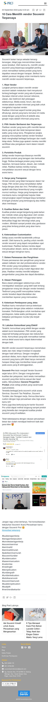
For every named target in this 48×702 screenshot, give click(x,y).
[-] (22, 647)
